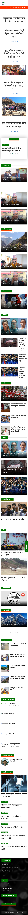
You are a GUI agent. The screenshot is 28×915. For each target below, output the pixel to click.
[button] (10, 153)
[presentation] (4, 178)
